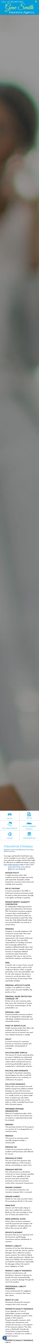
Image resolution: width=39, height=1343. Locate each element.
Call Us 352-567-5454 (12, 2)
